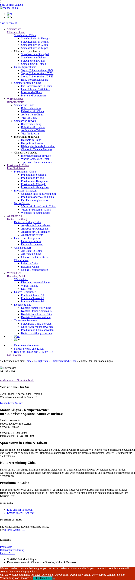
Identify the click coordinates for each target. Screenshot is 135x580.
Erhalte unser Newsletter (20, 512)
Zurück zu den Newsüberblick (17, 380)
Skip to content (8, 22)
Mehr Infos (45, 578)
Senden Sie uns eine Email (29, 348)
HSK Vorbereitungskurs (34, 79)
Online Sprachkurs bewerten (37, 326)
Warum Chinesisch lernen (35, 158)
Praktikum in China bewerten (37, 329)
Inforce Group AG (14, 529)
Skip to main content (11, 4)
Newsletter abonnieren (26, 345)
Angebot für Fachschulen (35, 228)
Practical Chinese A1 (32, 295)
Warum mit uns (29, 285)
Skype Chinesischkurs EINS (37, 70)
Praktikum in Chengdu (33, 184)
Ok (35, 578)
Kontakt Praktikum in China (36, 314)
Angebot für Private (32, 234)
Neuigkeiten (41, 360)
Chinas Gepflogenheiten (34, 269)
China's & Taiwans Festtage (36, 149)
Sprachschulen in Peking (35, 41)
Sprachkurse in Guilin (33, 60)
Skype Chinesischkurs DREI (37, 76)
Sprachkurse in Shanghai (35, 54)
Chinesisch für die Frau (63, 360)
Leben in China (29, 263)
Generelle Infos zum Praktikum (38, 193)
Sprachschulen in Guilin (34, 44)
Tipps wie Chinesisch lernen (36, 162)
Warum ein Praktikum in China (38, 206)
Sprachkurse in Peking (33, 57)
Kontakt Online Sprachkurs (36, 310)
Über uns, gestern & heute (35, 282)
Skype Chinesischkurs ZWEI (37, 73)
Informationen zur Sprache (36, 155)
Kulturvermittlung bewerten (36, 333)
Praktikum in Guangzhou (35, 187)
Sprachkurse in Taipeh (33, 63)
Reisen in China (30, 266)
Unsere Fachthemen (32, 244)
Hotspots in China (31, 139)
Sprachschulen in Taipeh (34, 47)
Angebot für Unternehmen (35, 225)
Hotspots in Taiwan (32, 143)
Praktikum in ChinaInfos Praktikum (18, 167)
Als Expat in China (31, 250)
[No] (54, 578)
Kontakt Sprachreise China (36, 307)
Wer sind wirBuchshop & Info (16, 274)
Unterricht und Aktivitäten (35, 89)
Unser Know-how (31, 241)
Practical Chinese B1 (32, 301)
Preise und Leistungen (33, 95)
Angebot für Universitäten (35, 231)
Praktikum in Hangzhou (34, 181)
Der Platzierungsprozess (34, 200)
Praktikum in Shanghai (33, 174)
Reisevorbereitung (31, 108)
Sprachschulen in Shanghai (36, 38)
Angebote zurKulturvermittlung (17, 217)
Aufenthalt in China (32, 114)
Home (28, 360)
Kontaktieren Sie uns (11, 403)
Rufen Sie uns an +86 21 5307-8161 (34, 351)
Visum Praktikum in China (36, 209)
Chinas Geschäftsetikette (34, 257)
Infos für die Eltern (31, 92)
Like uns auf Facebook (20, 509)
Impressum (6, 546)
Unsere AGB (7, 553)
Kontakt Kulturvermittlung (36, 317)
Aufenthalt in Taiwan (33, 130)
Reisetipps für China (32, 111)
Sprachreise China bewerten (36, 323)
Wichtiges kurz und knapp (35, 212)
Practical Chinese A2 (32, 298)
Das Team (26, 288)
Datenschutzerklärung (12, 549)
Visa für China (29, 117)
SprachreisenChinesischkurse (16, 30)
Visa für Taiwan (30, 133)
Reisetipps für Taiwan (33, 127)
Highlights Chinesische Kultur (38, 146)
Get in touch (14, 354)
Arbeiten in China (31, 253)
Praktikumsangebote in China (37, 196)
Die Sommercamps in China (36, 85)
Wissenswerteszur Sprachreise (15, 100)
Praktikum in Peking (32, 177)
